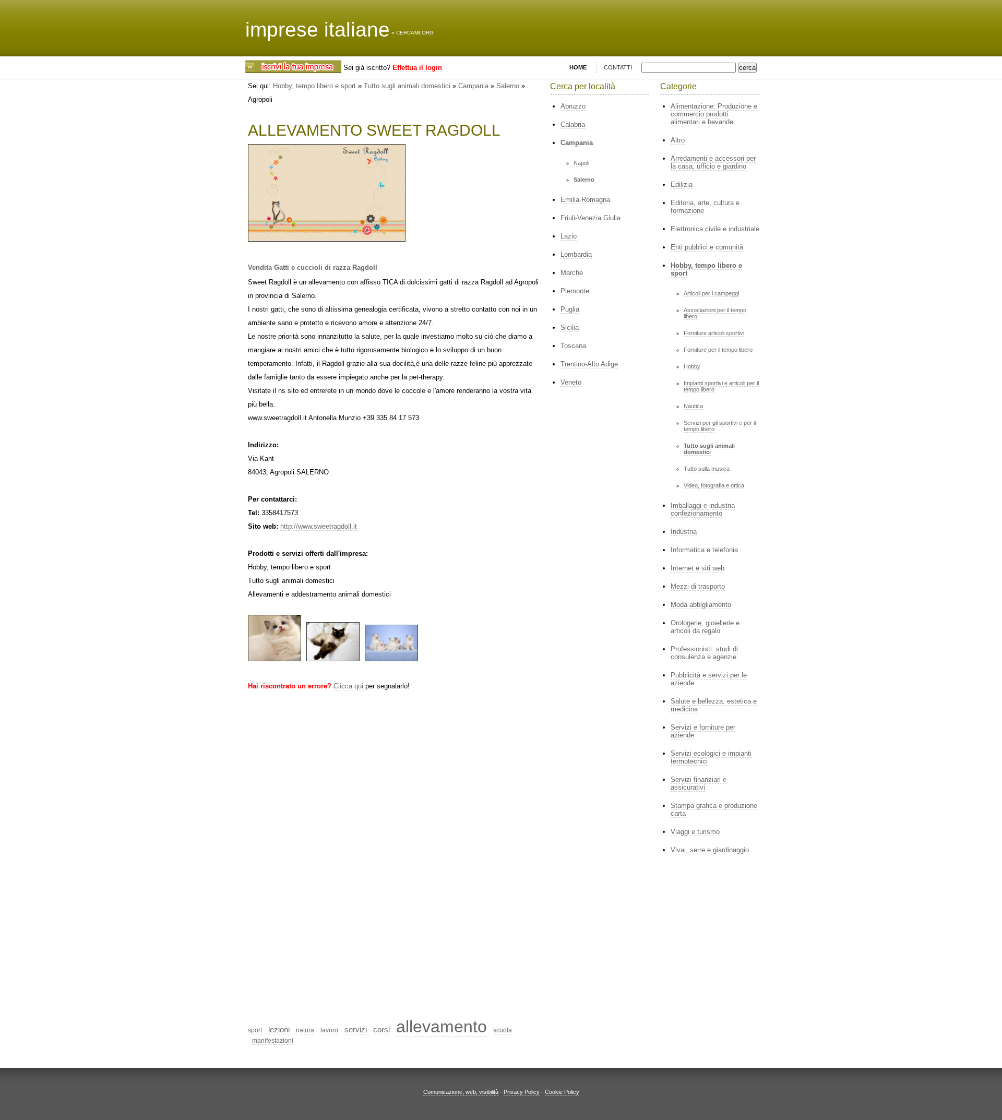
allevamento (441, 1026)
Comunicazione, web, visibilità (460, 1092)
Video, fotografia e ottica (714, 485)
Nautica (693, 406)
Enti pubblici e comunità (707, 247)
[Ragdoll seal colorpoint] (333, 659)
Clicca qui (348, 686)
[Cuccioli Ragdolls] (391, 659)
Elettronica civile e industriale (715, 229)
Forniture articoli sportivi (714, 333)
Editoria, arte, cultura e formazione (705, 207)
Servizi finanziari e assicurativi (698, 783)
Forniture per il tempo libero (718, 350)
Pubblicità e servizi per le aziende (709, 679)
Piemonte (574, 291)
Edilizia (682, 184)
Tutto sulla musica (707, 469)
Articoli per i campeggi (711, 293)
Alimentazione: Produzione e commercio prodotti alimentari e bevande (714, 114)
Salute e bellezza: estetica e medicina (714, 705)
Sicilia (569, 327)
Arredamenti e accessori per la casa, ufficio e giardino (713, 162)
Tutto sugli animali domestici (407, 86)
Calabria (572, 124)
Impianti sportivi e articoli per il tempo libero (721, 386)
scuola (502, 1030)
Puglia (569, 309)
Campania (473, 86)
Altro (678, 140)
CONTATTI (618, 67)
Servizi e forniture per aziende (703, 731)
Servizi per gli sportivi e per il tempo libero (720, 426)
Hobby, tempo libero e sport (314, 86)
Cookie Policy (562, 1092)
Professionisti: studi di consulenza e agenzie (704, 653)
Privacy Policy (522, 1092)
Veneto (570, 382)
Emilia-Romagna (585, 200)
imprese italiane (317, 29)
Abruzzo (573, 106)
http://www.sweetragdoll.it (318, 526)
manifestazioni (272, 1040)
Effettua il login (417, 68)
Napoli (581, 163)
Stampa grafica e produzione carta (714, 809)
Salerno (507, 86)
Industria (684, 531)
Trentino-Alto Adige (589, 364)
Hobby (692, 366)
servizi (355, 1029)
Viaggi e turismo (695, 832)
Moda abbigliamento (701, 605)
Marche (571, 273)
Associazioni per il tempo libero (715, 313)
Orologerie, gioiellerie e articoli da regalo (705, 627)
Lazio (568, 236)
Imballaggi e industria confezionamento (703, 509)
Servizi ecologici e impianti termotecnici (711, 757)
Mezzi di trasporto (698, 586)
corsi (381, 1029)
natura (305, 1030)
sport (255, 1030)
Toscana (573, 346)
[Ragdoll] (274, 659)
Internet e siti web (697, 568)
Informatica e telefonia (704, 550)
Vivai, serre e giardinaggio (710, 850)
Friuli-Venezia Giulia (590, 218)
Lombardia (576, 254)
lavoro (329, 1030)
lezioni (279, 1029)
